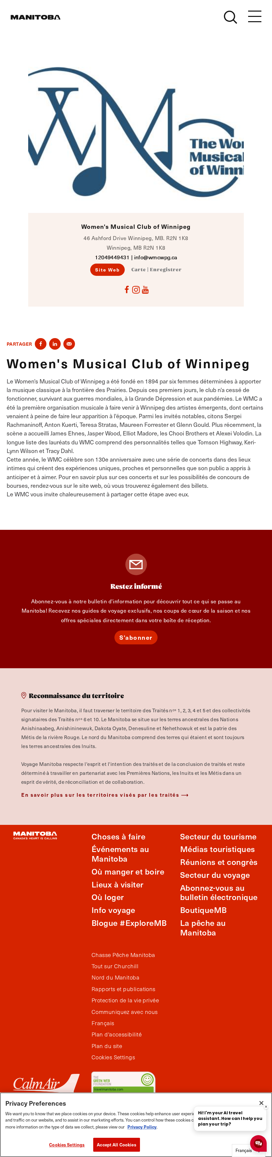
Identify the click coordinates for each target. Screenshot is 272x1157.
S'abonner (136, 637)
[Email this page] (69, 344)
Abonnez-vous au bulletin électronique (218, 892)
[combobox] (248, 1150)
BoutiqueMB (203, 910)
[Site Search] (231, 17)
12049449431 (112, 257)
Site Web (107, 269)
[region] (136, 1124)
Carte (138, 270)
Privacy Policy (142, 1127)
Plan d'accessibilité (117, 1034)
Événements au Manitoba (120, 853)
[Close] (261, 1103)
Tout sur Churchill (115, 966)
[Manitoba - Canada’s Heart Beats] (35, 17)
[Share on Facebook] (40, 344)
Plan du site (107, 1046)
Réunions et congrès (219, 862)
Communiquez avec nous (125, 1012)
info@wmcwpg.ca (155, 257)
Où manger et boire (128, 871)
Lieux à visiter (118, 884)
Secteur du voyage (215, 875)
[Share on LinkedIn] (55, 344)
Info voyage (113, 910)
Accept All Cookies (116, 1144)
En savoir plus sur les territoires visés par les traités (100, 794)
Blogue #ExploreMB (129, 923)
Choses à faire (118, 836)
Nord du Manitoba (115, 977)
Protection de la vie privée (125, 1000)
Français (103, 1023)
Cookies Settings (67, 1144)
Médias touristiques (217, 849)
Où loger (108, 897)
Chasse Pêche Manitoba (123, 955)
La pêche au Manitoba (203, 927)
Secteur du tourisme (218, 836)
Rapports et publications (124, 989)
